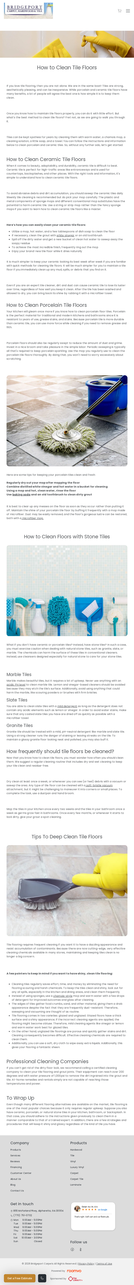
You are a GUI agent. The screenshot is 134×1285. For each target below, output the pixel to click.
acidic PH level (16, 685)
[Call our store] (42, 1278)
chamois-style (62, 996)
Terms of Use (104, 1263)
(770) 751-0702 (22, 1215)
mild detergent (67, 706)
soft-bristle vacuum (99, 785)
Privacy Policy (86, 1263)
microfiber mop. (33, 518)
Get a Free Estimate (19, 1278)
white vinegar (65, 235)
